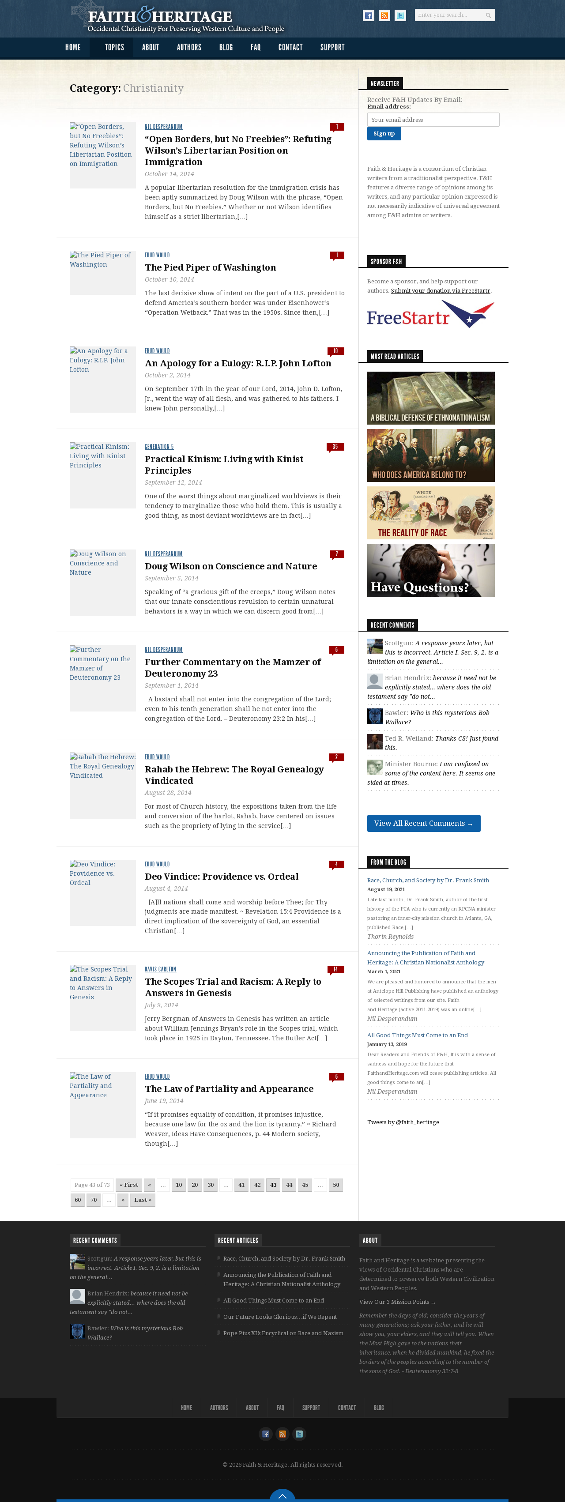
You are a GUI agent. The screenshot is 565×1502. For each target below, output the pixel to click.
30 (210, 1185)
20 (195, 1185)
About (150, 47)
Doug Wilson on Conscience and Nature (231, 566)
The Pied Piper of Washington (210, 267)
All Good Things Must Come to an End (417, 1035)
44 (289, 1185)
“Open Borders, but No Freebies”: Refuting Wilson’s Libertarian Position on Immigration (238, 150)
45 (305, 1185)
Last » (142, 1200)
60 (78, 1200)
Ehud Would (157, 255)
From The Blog (389, 862)
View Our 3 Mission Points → (397, 1302)
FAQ (256, 47)
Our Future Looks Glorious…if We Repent (280, 1317)
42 (257, 1185)
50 (336, 1185)
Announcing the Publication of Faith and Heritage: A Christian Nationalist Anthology (281, 1279)
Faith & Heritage (182, 17)
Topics (114, 47)
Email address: (389, 106)
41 (241, 1185)
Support (332, 47)
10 (179, 1185)
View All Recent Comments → (424, 823)
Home (73, 47)
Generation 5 (159, 447)
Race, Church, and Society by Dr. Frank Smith (428, 880)
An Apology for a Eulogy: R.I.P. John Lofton (238, 363)
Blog (226, 47)
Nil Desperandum (164, 127)
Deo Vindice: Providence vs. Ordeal (221, 876)
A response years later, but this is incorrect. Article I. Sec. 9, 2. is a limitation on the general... (432, 652)
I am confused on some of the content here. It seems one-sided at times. (432, 773)
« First (129, 1185)
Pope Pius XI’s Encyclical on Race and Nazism (283, 1333)
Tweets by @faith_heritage (403, 1122)
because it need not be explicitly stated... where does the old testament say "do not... (431, 687)
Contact (291, 47)
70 (93, 1200)
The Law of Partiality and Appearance (229, 1089)
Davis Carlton (161, 969)
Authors (189, 47)
